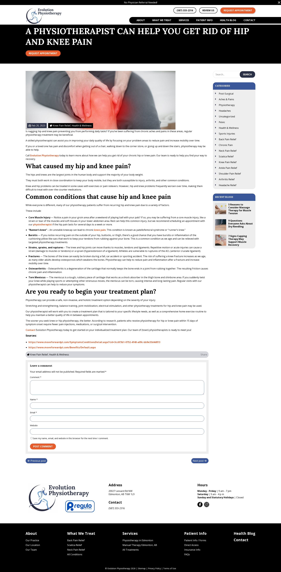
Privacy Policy (154, 568)
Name (34, 399)
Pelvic (222, 122)
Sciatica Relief (226, 156)
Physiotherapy (227, 105)
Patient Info (204, 20)
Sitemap (142, 568)
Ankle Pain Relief (228, 167)
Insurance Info (192, 549)
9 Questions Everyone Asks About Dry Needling (240, 223)
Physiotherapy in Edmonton (137, 540)
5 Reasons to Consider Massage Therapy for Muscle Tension (239, 209)
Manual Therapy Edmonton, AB (139, 545)
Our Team (31, 549)
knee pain (100, 229)
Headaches (225, 110)
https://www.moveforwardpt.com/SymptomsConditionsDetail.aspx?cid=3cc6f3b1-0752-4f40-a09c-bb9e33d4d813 (94, 342)
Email (33, 412)
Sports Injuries (227, 133)
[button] (279, 2)
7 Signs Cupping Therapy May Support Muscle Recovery (237, 240)
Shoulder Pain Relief (230, 173)
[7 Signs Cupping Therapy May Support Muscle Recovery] (220, 240)
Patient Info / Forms (195, 540)
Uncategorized (227, 116)
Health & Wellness (229, 127)
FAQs (187, 554)
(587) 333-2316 (117, 508)
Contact (249, 20)
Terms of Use (169, 568)
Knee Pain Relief (228, 162)
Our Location (33, 545)
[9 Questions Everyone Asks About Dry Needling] (220, 224)
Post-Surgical (226, 93)
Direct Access (191, 545)
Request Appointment (238, 10)
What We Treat (161, 20)
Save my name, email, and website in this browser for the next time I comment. (70, 438)
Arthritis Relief (227, 179)
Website (34, 425)
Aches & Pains (226, 99)
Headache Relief (227, 185)
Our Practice (32, 540)
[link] (200, 504)
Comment (35, 377)
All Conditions (74, 554)
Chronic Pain (226, 145)
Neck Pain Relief (228, 150)
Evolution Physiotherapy (44, 155)
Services (184, 20)
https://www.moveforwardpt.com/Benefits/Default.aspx (62, 347)
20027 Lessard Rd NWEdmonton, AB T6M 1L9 (121, 492)
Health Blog (228, 20)
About (141, 20)
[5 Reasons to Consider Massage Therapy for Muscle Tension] (220, 208)
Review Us (208, 10)
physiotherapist (42, 224)
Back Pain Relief (227, 139)
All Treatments (130, 549)
